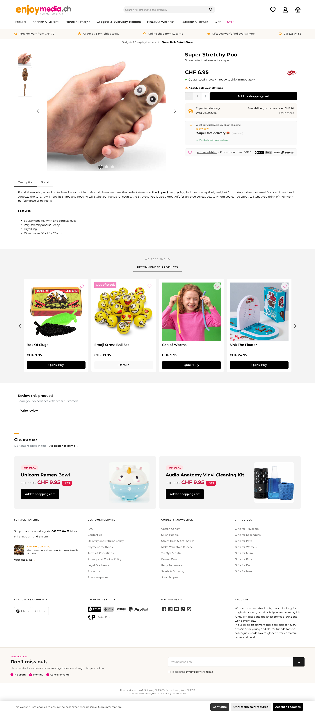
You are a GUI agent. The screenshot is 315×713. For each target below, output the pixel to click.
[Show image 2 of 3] (106, 166)
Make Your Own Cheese (177, 547)
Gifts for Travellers (247, 528)
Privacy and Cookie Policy (105, 559)
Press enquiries (98, 577)
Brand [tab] (45, 182)
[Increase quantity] (206, 96)
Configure (220, 707)
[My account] (285, 10)
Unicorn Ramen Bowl (45, 475)
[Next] (175, 111)
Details (123, 365)
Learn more (286, 113)
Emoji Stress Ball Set (111, 345)
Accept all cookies (288, 707)
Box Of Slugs (37, 345)
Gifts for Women (246, 547)
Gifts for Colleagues (248, 534)
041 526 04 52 (60, 531)
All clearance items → (63, 445)
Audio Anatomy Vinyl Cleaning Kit (205, 475)
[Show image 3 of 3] (112, 166)
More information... (110, 707)
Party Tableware (172, 565)
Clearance (25, 439)
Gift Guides (243, 519)
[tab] (25, 182)
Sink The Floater (243, 345)
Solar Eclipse (169, 577)
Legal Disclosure (98, 565)
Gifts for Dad (243, 565)
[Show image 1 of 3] (100, 166)
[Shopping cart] (297, 10)
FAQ (90, 528)
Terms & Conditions (101, 553)
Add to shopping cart (254, 96)
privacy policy (193, 671)
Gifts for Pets (243, 540)
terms (209, 671)
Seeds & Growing (172, 571)
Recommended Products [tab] (157, 267)
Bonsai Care (169, 559)
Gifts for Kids (243, 559)
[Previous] (38, 111)
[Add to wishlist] (82, 286)
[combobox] (165, 9)
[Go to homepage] (43, 10)
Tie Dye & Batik (171, 553)
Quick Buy (56, 365)
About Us (94, 571)
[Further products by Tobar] (291, 73)
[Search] (211, 9)
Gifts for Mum (244, 553)
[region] (97, 111)
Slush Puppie (170, 534)
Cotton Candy (170, 528)
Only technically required (250, 707)
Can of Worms (174, 345)
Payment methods (100, 547)
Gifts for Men (243, 571)
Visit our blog (23, 559)
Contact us (95, 534)
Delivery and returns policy (106, 540)
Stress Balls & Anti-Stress (177, 540)
